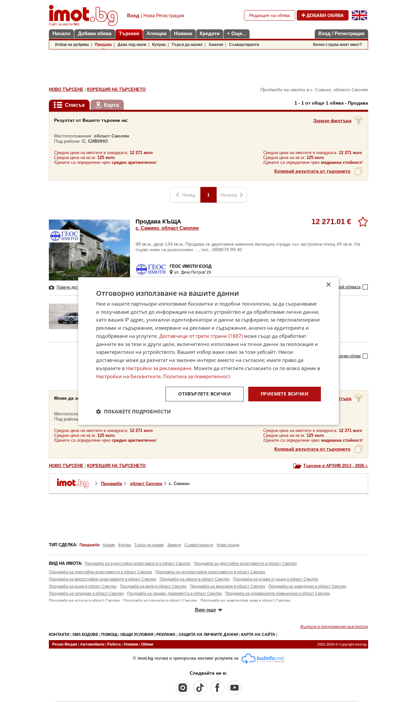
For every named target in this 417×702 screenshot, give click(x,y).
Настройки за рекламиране (158, 368)
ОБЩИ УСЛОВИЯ (136, 634)
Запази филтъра (332, 120)
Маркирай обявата (343, 287)
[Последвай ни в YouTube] (234, 688)
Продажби (111, 483)
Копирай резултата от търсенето (312, 171)
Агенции (156, 33)
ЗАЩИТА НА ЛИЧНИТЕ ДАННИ (208, 634)
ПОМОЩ (109, 634)
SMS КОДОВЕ (85, 634)
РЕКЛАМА (166, 634)
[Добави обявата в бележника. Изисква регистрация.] (363, 221)
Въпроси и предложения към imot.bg (334, 626)
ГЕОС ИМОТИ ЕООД (190, 266)
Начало (61, 33)
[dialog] (208, 351)
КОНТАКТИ (59, 634)
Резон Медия (64, 644)
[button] (133, 411)
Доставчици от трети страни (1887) (201, 336)
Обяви (147, 644)
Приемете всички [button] (285, 394)
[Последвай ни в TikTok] (200, 688)
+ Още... (236, 33)
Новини (183, 33)
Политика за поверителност (196, 376)
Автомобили (92, 644)
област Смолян (146, 483)
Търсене (129, 33)
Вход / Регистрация (341, 33)
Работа (114, 644)
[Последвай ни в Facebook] (217, 688)
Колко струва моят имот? (337, 44)
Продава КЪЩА (167, 224)
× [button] (328, 284)
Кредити (210, 33)
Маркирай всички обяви (339, 356)
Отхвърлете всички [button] (204, 394)
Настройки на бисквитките (128, 376)
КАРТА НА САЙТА (258, 634)
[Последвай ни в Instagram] (183, 688)
